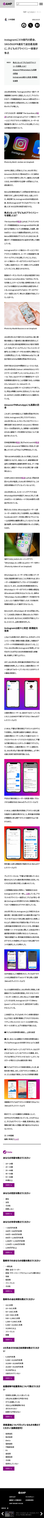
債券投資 (9, 1457)
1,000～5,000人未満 (13, 1321)
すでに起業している (13, 1402)
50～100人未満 (11, 1312)
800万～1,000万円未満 (14, 1238)
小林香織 (11, 19)
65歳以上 (9, 1180)
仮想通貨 (9, 1444)
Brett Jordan (17, 162)
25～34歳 (9, 1167)
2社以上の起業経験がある (15, 1405)
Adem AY (17, 566)
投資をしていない (12, 1464)
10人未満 (9, 1305)
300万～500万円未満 (14, 1231)
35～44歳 (9, 1170)
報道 (19, 221)
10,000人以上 (11, 1328)
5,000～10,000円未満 (14, 1360)
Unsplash (30, 162)
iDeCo (8, 1440)
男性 (7, 1199)
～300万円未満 (11, 1228)
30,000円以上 (11, 1370)
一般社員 (9, 1266)
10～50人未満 (11, 1308)
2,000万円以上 (11, 1248)
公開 (27, 893)
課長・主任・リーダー (13, 1270)
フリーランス (10, 1283)
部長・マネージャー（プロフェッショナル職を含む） (23, 1273)
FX (7, 1450)
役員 (7, 1276)
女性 (7, 1202)
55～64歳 (9, 1177)
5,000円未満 (10, 1357)
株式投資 (9, 1437)
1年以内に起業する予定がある (17, 1398)
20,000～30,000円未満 (14, 1367)
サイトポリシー (30, 1497)
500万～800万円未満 (14, 1234)
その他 (8, 1206)
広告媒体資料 (30, 1500)
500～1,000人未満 (13, 1318)
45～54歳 (9, 1173)
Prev (3, 1513)
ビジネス (31, 12)
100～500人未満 (12, 1315)
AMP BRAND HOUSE (16, 1503)
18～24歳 (9, 1163)
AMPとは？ (12, 1497)
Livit (16, 1139)
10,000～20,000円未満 (14, 1363)
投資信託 (9, 1434)
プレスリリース (29, 802)
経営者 (8, 1280)
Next (41, 1513)
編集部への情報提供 (15, 1500)
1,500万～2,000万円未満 (15, 1244)
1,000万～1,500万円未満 (15, 1241)
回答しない (10, 1209)
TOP (24, 12)
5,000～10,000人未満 (14, 1325)
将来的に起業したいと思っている (17, 1395)
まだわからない (11, 1408)
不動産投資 (10, 1447)
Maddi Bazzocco (19, 328)
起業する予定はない (13, 1412)
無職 (7, 1335)
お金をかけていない (13, 1373)
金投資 (8, 1454)
